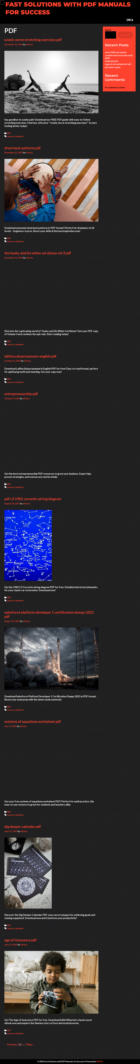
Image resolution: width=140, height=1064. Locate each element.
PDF (9, 133)
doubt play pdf (111, 61)
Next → (31, 1044)
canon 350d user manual (115, 52)
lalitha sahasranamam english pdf (30, 356)
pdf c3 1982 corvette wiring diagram (32, 499)
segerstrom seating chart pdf (118, 64)
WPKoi (100, 1061)
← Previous (10, 1044)
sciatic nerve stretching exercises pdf (33, 40)
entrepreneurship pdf (21, 394)
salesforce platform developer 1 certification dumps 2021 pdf (49, 614)
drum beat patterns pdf (22, 148)
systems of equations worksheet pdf (32, 721)
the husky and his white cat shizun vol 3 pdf (37, 253)
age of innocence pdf (20, 940)
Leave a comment (15, 136)
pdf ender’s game (113, 67)
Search (108, 30)
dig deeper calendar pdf (22, 826)
